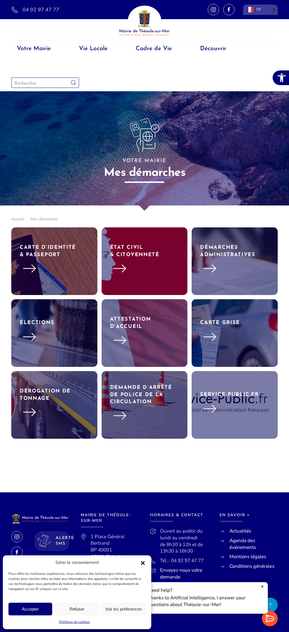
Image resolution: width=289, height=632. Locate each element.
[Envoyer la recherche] (73, 82)
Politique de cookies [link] (74, 622)
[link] (281, 77)
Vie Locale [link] (93, 49)
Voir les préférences (123, 609)
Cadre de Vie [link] (154, 49)
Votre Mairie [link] (34, 49)
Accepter (30, 609)
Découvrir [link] (213, 49)
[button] (143, 563)
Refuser (77, 609)
